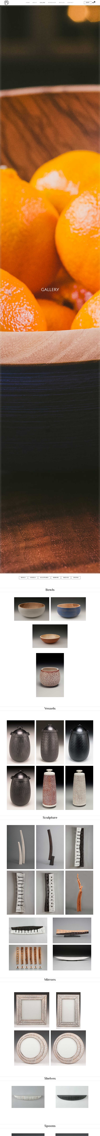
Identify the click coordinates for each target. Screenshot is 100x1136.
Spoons (75, 578)
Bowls (23, 578)
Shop (87, 3)
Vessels (33, 578)
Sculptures (44, 578)
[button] (93, 3)
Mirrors (56, 578)
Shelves (66, 578)
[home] (6, 2)
